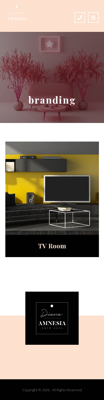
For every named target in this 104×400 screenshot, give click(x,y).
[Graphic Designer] (16, 15)
